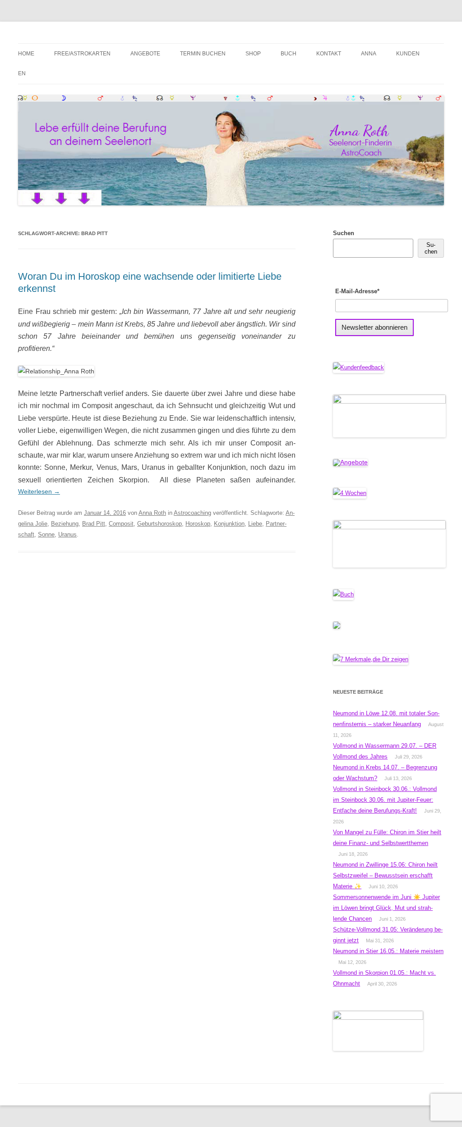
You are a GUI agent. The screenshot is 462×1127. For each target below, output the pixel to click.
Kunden (408, 53)
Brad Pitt (93, 523)
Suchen (343, 233)
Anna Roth (152, 512)
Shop (253, 53)
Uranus (67, 534)
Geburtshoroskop (159, 523)
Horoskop (197, 523)
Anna (368, 53)
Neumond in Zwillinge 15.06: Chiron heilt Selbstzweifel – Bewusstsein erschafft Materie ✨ (385, 875)
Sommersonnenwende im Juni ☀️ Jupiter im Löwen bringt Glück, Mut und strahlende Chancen (386, 908)
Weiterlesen (39, 491)
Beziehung (65, 523)
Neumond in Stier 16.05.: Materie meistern (388, 951)
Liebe (255, 523)
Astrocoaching (192, 512)
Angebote (145, 53)
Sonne (46, 534)
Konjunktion (229, 523)
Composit (121, 523)
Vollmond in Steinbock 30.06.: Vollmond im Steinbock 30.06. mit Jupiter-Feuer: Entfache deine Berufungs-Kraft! (385, 800)
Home (26, 53)
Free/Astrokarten (82, 53)
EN (22, 73)
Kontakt (328, 53)
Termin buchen (203, 53)
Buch (288, 53)
